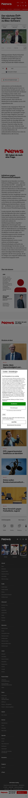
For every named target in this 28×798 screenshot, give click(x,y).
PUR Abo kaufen (14, 422)
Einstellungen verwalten (14, 408)
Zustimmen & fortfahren (14, 404)
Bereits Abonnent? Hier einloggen (14, 425)
